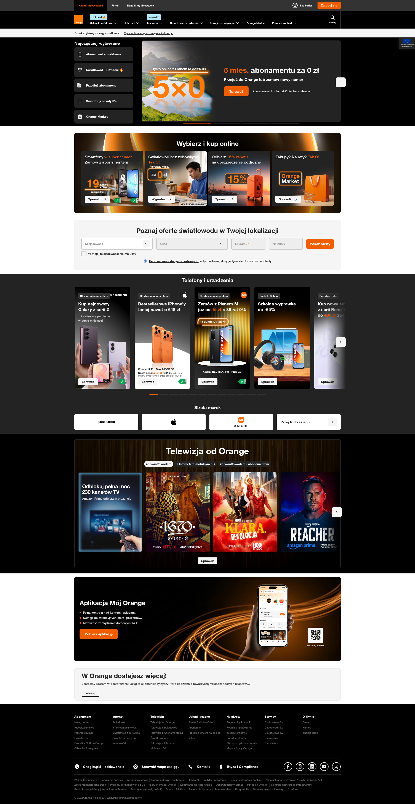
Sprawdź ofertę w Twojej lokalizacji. (148, 33)
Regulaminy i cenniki (239, 722)
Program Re (242, 789)
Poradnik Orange (237, 738)
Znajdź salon (310, 732)
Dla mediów (272, 738)
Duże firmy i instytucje (140, 5)
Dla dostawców (274, 732)
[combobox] (113, 243)
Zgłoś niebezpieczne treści (90, 784)
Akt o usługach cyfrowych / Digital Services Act (294, 780)
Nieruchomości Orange (163, 784)
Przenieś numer (83, 732)
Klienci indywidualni (91, 5)
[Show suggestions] (146, 243)
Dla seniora (271, 743)
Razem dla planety (200, 789)
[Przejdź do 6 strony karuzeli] (202, 394)
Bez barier (306, 5)
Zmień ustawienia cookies (246, 780)
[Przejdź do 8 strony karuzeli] (222, 394)
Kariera (307, 727)
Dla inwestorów (274, 722)
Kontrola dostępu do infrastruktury (291, 784)
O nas (306, 722)
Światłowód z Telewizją (126, 732)
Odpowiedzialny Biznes (229, 784)
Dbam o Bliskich (175, 789)
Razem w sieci (222, 789)
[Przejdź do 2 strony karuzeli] (226, 123)
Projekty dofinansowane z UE (127, 784)
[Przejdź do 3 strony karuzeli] (256, 123)
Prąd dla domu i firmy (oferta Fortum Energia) (100, 789)
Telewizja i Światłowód (163, 727)
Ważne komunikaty (85, 780)
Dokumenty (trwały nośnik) (146, 789)
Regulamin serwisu (112, 780)
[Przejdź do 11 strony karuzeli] (251, 394)
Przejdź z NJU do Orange (89, 743)
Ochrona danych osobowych (168, 780)
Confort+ (293, 789)
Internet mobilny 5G (124, 727)
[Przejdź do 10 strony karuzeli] (241, 394)
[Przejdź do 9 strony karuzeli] (231, 394)
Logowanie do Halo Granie (196, 784)
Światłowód (119, 722)
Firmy (115, 5)
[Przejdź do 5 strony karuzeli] (192, 394)
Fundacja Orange (257, 784)
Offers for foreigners (86, 748)
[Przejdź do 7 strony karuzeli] (212, 394)
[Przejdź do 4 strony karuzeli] (285, 123)
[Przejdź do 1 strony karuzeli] (197, 123)
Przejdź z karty (83, 738)
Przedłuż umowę (84, 727)
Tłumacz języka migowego (268, 789)
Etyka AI (194, 780)
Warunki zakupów (137, 780)
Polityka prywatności (215, 780)
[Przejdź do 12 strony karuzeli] (261, 394)
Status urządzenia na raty (242, 743)
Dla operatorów (274, 727)
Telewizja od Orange (162, 722)
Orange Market (256, 23)
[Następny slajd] (341, 82)
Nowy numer (81, 722)
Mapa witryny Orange (239, 748)
